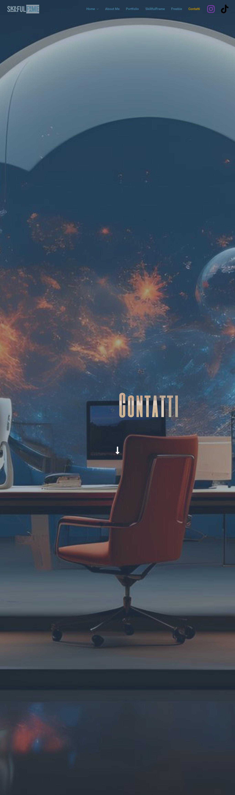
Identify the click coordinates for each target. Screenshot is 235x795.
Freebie (176, 9)
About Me (112, 9)
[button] (97, 9)
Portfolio (132, 9)
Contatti (194, 9)
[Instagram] (211, 9)
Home (90, 9)
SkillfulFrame (155, 9)
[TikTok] (224, 9)
